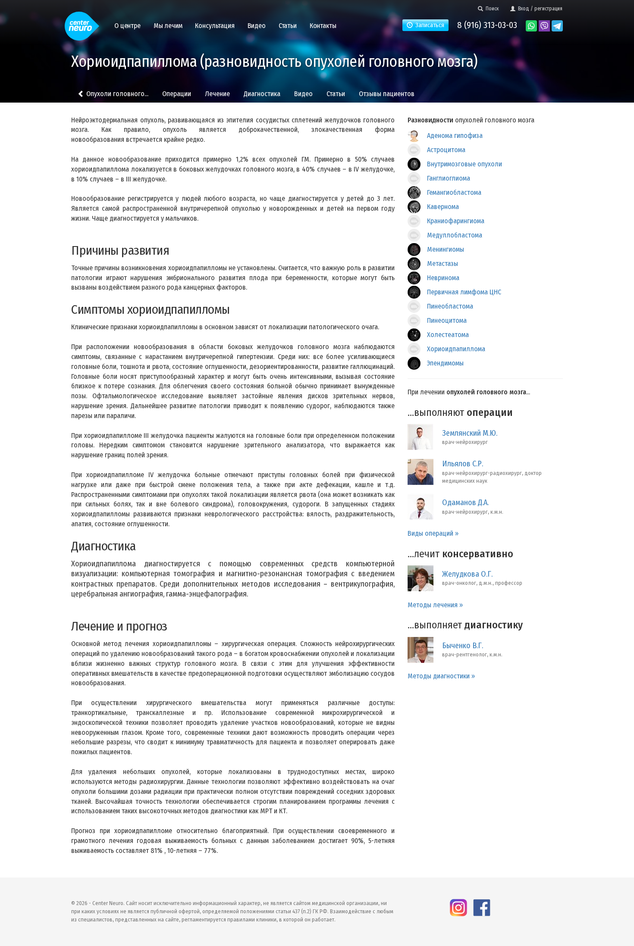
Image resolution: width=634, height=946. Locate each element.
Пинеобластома (450, 306)
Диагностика (262, 94)
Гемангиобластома (454, 192)
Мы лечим (168, 26)
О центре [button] (127, 26)
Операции (176, 94)
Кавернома (443, 207)
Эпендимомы (445, 363)
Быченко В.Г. (462, 645)
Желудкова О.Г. (467, 574)
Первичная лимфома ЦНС (464, 292)
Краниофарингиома (455, 221)
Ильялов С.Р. (462, 463)
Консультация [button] (214, 26)
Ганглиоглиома (448, 178)
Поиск (491, 9)
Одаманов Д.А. (465, 502)
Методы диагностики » (441, 676)
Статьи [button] (288, 26)
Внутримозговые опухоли (464, 164)
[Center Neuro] (82, 22)
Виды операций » (433, 533)
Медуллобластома (454, 235)
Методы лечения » (435, 605)
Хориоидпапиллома (456, 349)
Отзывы (386, 94)
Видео (303, 94)
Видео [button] (257, 26)
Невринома (443, 278)
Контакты (323, 26)
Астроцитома (446, 150)
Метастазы (442, 263)
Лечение (217, 94)
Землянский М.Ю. (469, 433)
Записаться (428, 25)
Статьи (335, 94)
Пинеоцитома (447, 320)
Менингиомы (445, 249)
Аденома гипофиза (455, 135)
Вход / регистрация (538, 9)
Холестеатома (448, 335)
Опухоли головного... (116, 94)
